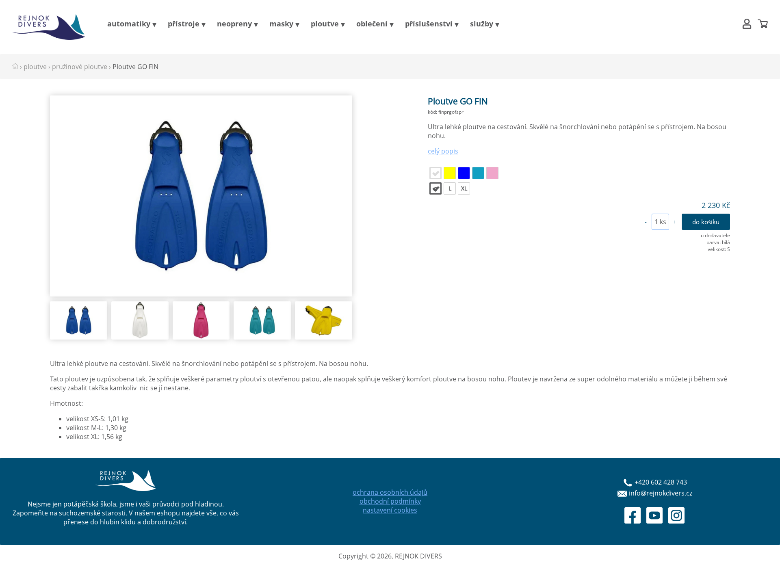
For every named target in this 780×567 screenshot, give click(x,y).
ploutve (325, 23)
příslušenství (429, 23)
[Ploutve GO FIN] (201, 294)
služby (481, 23)
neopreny (234, 23)
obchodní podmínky (390, 501)
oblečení (372, 23)
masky (281, 23)
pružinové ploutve (79, 66)
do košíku (705, 222)
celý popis (443, 151)
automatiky (128, 23)
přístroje (183, 23)
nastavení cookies (390, 510)
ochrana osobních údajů (390, 492)
